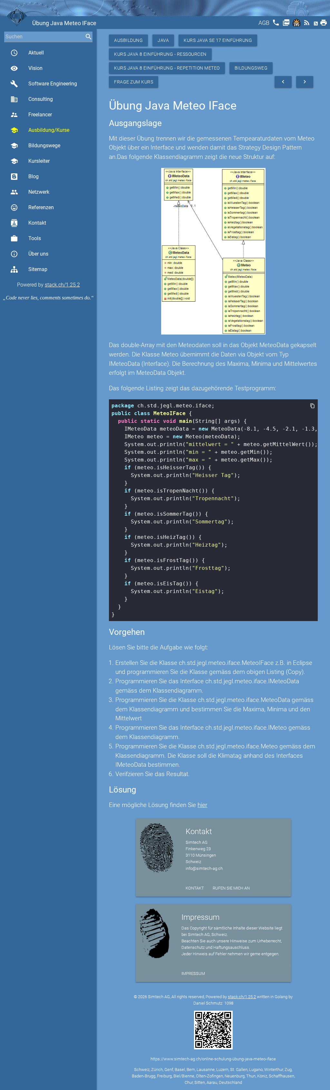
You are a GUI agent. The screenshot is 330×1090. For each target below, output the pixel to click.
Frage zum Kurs (133, 81)
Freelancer (31, 115)
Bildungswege (35, 146)
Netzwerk (29, 192)
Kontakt (28, 223)
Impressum (193, 973)
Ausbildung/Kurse (39, 130)
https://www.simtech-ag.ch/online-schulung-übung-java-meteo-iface (213, 1058)
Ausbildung (128, 40)
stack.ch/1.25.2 (62, 285)
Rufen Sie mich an (231, 888)
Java (163, 40)
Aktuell (27, 53)
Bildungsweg (251, 68)
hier (202, 805)
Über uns (29, 254)
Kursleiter (30, 161)
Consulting (31, 99)
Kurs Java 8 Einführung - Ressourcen (160, 54)
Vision (26, 68)
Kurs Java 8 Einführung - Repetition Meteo (167, 68)
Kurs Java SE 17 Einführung (218, 40)
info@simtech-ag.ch (204, 868)
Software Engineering (43, 84)
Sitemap (37, 269)
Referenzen (32, 207)
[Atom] (316, 25)
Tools (25, 238)
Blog (33, 176)
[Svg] (297, 25)
